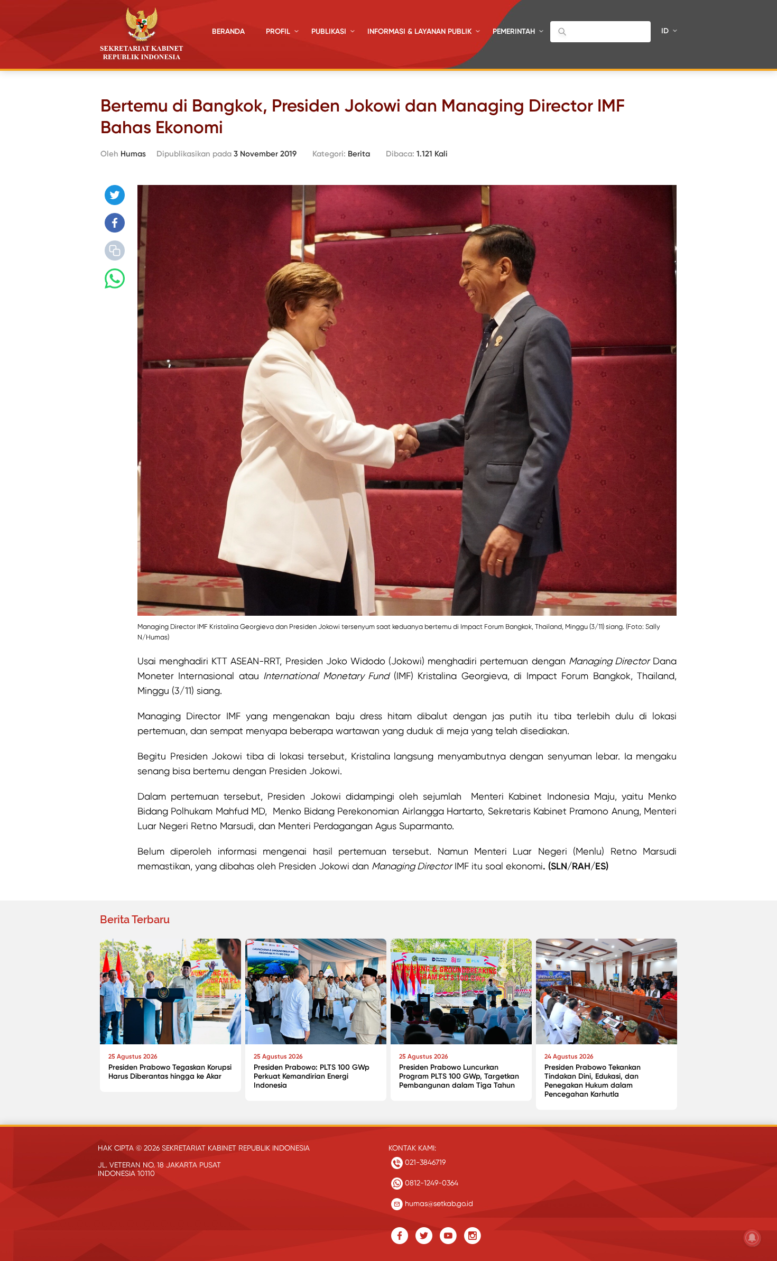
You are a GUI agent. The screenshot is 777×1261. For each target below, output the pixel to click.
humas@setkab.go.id (438, 1203)
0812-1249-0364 (430, 1183)
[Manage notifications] (752, 1237)
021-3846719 (424, 1162)
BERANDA (228, 31)
